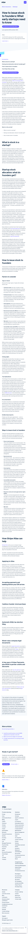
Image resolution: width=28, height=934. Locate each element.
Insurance (17, 848)
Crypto (3, 828)
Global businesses (19, 826)
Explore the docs (6, 795)
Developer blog (18, 886)
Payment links (5, 845)
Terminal (4, 857)
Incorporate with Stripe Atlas (10, 26)
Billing (3, 819)
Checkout (4, 823)
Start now (5, 764)
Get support (5, 918)
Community (4, 897)
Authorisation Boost (6, 817)
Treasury (4, 859)
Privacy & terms (5, 902)
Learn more (5, 41)
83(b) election (8, 392)
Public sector (18, 857)
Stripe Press (18, 897)
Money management (19, 832)
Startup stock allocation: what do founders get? (13, 64)
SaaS (16, 835)
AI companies (18, 837)
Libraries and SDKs (19, 883)
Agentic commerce (19, 817)
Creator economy (19, 839)
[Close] (25, 927)
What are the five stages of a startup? (13, 736)
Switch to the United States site (9, 930)
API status (17, 879)
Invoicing (4, 837)
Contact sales (14, 764)
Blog (3, 895)
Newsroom (17, 895)
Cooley (16, 649)
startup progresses (15, 228)
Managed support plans (7, 920)
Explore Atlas (5, 779)
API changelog (18, 881)
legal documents (16, 646)
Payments (4, 846)
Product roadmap (19, 891)
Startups (15, 6)
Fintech (16, 841)
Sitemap (4, 909)
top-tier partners (17, 669)
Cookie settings (5, 911)
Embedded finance (19, 823)
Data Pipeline (5, 830)
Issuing (3, 839)
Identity (4, 835)
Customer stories (6, 893)
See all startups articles (8, 729)
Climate (4, 825)
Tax (3, 855)
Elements (4, 832)
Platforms (17, 834)
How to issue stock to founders (9, 66)
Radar (3, 850)
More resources (6, 6)
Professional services (20, 855)
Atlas (3, 816)
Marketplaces (18, 830)
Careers (17, 893)
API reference (18, 877)
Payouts (4, 848)
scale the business (14, 236)
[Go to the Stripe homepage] (3, 807)
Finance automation (19, 825)
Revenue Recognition (7, 852)
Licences (4, 907)
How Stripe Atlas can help (8, 69)
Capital (3, 821)
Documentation (18, 875)
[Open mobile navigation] (25, 2)
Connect (4, 826)
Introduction (5, 59)
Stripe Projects (18, 885)
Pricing (3, 814)
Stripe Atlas (5, 545)
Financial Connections (7, 834)
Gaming (16, 843)
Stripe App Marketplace (20, 865)
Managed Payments (6, 843)
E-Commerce (18, 821)
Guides (3, 891)
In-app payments (19, 828)
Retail (16, 858)
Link (3, 841)
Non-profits (17, 853)
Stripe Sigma (5, 854)
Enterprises (17, 814)
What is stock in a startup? (8, 61)
